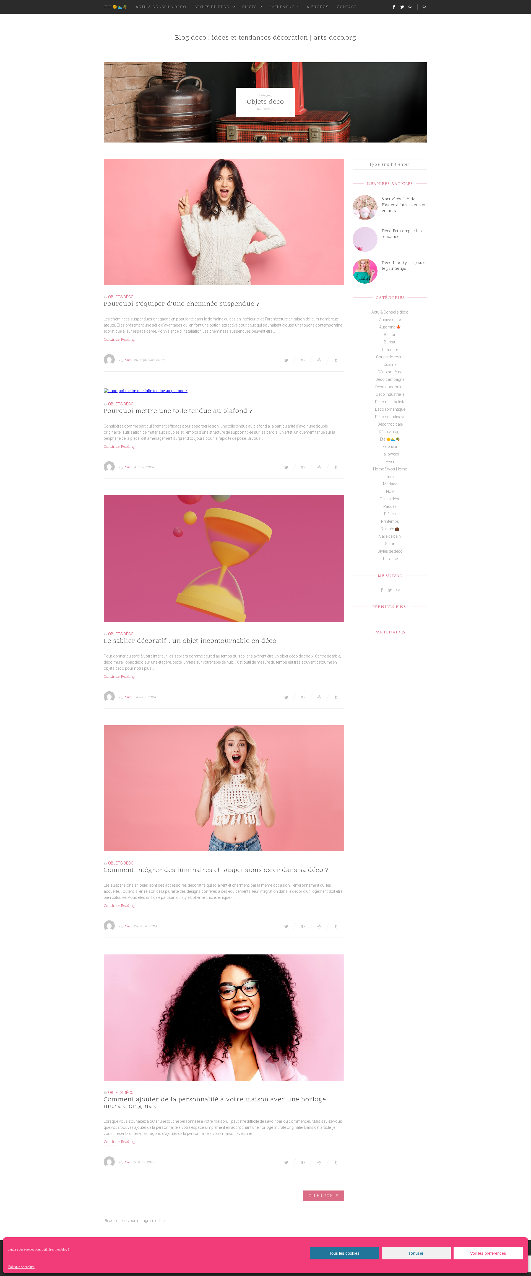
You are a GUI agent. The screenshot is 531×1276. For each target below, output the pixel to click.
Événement (281, 7)
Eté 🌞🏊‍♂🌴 (115, 7)
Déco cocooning (390, 387)
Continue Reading (119, 339)
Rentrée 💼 (390, 529)
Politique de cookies (21, 1267)
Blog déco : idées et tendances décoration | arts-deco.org (265, 38)
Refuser (416, 1253)
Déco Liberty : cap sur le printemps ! (403, 266)
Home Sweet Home (390, 469)
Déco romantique (390, 409)
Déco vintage (390, 431)
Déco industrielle (390, 394)
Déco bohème (390, 372)
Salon (390, 544)
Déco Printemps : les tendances (402, 234)
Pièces (249, 7)
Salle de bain (390, 536)
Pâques (390, 506)
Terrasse (390, 559)
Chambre (390, 349)
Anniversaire (390, 319)
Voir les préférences (488, 1253)
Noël (390, 491)
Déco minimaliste (390, 402)
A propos (318, 7)
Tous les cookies (344, 1253)
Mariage (390, 484)
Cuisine (390, 364)
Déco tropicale (390, 424)
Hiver (390, 461)
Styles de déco (212, 7)
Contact (347, 7)
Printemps (390, 521)
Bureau (390, 342)
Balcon (390, 334)
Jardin (390, 476)
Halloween (390, 454)
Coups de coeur (390, 357)
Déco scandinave (390, 417)
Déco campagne (390, 379)
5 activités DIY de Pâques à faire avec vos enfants (404, 205)
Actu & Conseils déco (161, 7)
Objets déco (121, 297)
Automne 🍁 (390, 327)
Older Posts (324, 1196)
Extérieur (389, 446)
